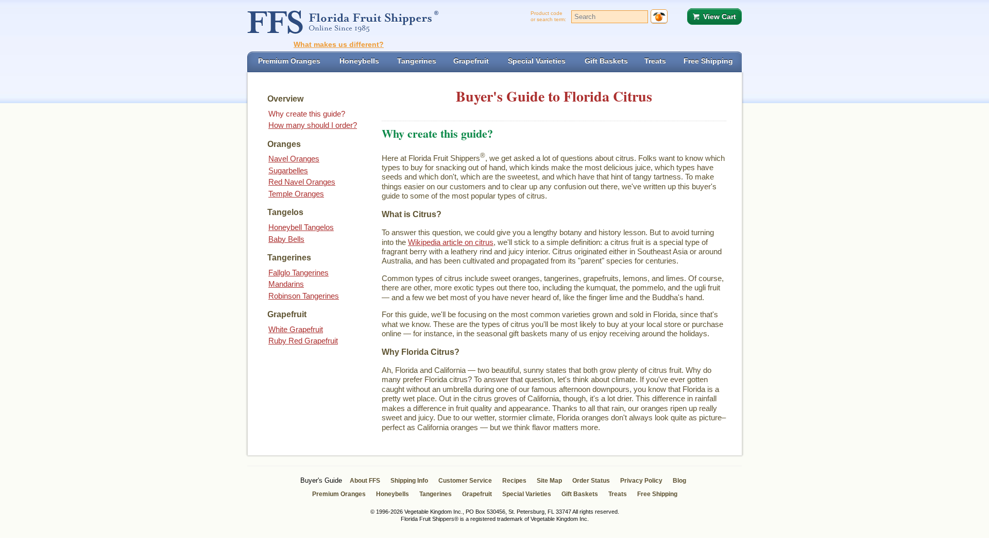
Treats (617, 494)
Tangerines (435, 494)
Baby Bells (286, 239)
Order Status (591, 480)
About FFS (365, 480)
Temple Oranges (296, 193)
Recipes (514, 480)
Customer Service (465, 480)
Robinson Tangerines (303, 295)
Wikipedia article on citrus (450, 242)
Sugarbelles (288, 170)
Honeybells (392, 494)
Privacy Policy (641, 480)
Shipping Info (409, 480)
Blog (679, 480)
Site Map (549, 480)
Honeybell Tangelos (301, 227)
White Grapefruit (295, 329)
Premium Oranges (339, 494)
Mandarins (286, 284)
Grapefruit (477, 494)
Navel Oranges (293, 158)
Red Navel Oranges (301, 181)
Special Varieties (526, 494)
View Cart (719, 16)
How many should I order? (312, 125)
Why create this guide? (306, 113)
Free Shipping (657, 494)
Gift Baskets (579, 494)
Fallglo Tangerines (298, 272)
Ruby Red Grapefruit (303, 340)
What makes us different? (339, 44)
